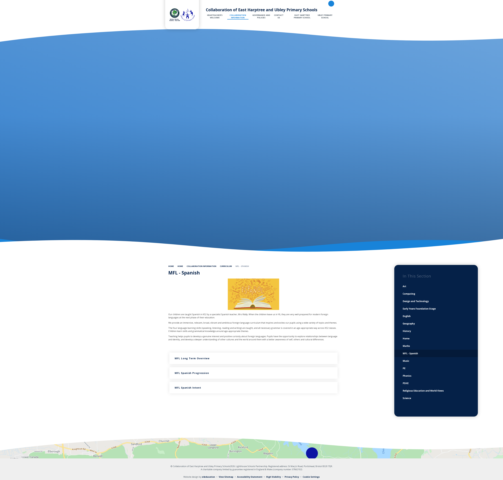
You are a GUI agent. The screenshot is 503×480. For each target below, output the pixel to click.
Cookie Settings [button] (311, 476)
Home (171, 266)
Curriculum (226, 266)
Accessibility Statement (249, 476)
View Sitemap (226, 476)
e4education (208, 476)
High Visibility (273, 476)
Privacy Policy (292, 476)
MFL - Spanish (242, 266)
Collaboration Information (201, 266)
